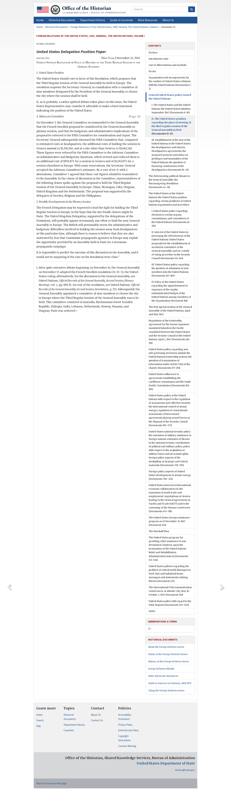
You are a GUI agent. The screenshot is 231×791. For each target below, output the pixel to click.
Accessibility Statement (124, 717)
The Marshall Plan (159, 531)
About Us (96, 714)
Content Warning (127, 746)
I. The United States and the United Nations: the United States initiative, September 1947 (171, 109)
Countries (69, 730)
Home (39, 714)
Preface (153, 52)
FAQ (38, 726)
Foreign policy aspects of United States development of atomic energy (170, 475)
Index (152, 611)
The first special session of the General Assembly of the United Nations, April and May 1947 (170, 311)
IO (149, 628)
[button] (62, 20)
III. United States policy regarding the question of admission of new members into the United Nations (170, 270)
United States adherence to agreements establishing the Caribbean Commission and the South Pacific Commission (170, 382)
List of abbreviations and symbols (167, 65)
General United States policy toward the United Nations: (170, 97)
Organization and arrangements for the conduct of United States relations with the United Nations (170, 83)
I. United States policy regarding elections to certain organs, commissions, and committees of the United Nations (171, 218)
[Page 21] (134, 116)
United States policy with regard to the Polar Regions (170, 603)
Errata (152, 71)
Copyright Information (124, 738)
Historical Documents (70, 717)
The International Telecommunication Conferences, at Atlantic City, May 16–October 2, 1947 (170, 591)
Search (40, 720)
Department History (74, 724)
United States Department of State (166, 763)
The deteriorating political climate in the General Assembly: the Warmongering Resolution (169, 182)
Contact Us (97, 720)
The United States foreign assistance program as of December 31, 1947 (169, 521)
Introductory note (158, 58)
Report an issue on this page (51, 783)
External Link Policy (128, 730)
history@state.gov (185, 770)
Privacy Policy (125, 724)
